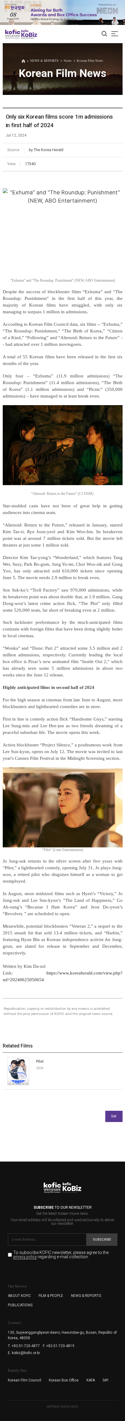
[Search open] (104, 34)
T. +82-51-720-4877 (24, 1346)
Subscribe (102, 1240)
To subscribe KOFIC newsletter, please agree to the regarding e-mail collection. (61, 1254)
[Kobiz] (28, 34)
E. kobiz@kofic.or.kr (24, 1353)
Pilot (40, 1061)
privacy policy (25, 1257)
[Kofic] (12, 34)
